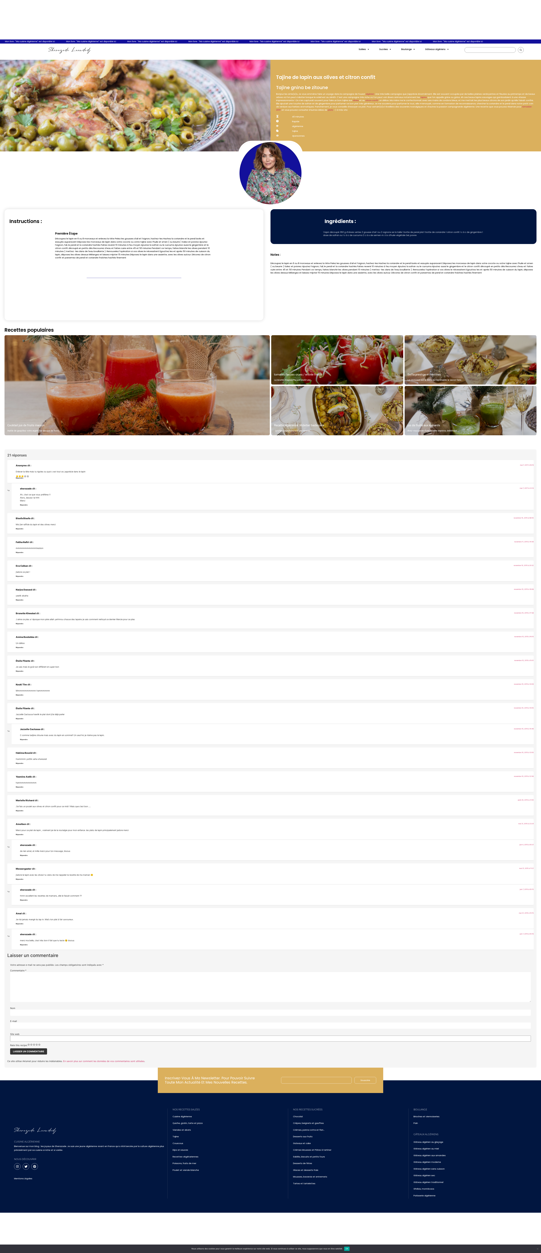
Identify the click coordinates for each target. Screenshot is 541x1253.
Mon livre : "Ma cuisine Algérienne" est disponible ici (30, 41)
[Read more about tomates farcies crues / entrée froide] (337, 360)
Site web (14, 1034)
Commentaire (18, 970)
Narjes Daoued (24, 589)
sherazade (26, 488)
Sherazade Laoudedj (69, 50)
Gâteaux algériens (435, 49)
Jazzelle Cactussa (30, 729)
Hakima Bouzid (24, 752)
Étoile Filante (23, 660)
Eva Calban (22, 565)
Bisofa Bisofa (23, 518)
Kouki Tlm (21, 684)
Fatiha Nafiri (22, 542)
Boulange (406, 49)
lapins (423, 97)
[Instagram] (17, 1166)
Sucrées (383, 49)
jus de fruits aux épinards (423, 425)
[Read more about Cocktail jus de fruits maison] (137, 385)
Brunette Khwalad (26, 613)
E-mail (13, 1021)
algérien (369, 93)
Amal (19, 913)
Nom (12, 1008)
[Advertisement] (270, 19)
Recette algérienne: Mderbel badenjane (299, 425)
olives (356, 100)
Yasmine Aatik (24, 776)
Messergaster (23, 868)
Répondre (19, 478)
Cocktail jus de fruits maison (26, 425)
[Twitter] (26, 1166)
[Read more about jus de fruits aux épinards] (471, 410)
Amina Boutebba (25, 637)
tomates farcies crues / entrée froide (298, 374)
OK (347, 1249)
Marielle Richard (25, 800)
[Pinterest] (34, 1166)
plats (331, 109)
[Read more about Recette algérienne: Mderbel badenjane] (337, 410)
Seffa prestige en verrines (424, 374)
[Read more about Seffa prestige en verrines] (471, 360)
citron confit (371, 100)
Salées (362, 49)
